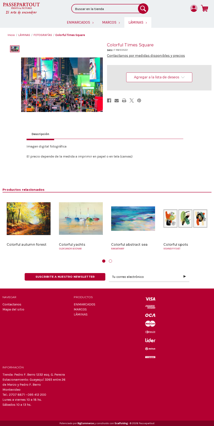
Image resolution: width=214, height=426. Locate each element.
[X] (132, 100)
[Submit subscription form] (184, 277)
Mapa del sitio (13, 309)
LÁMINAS (81, 314)
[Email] (117, 100)
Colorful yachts (72, 245)
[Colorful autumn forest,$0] (29, 218)
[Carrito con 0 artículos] (204, 8)
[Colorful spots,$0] (185, 218)
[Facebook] (109, 100)
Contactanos (12, 304)
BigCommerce (86, 423)
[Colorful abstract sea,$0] (133, 218)
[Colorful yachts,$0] (81, 218)
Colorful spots (175, 245)
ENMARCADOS (84, 304)
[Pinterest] (139, 100)
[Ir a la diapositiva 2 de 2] (110, 261)
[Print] (124, 100)
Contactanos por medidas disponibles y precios (146, 55)
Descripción (40, 134)
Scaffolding (121, 423)
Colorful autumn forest (27, 245)
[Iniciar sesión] (193, 8)
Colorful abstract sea (129, 245)
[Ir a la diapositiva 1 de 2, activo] (103, 261)
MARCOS (80, 309)
